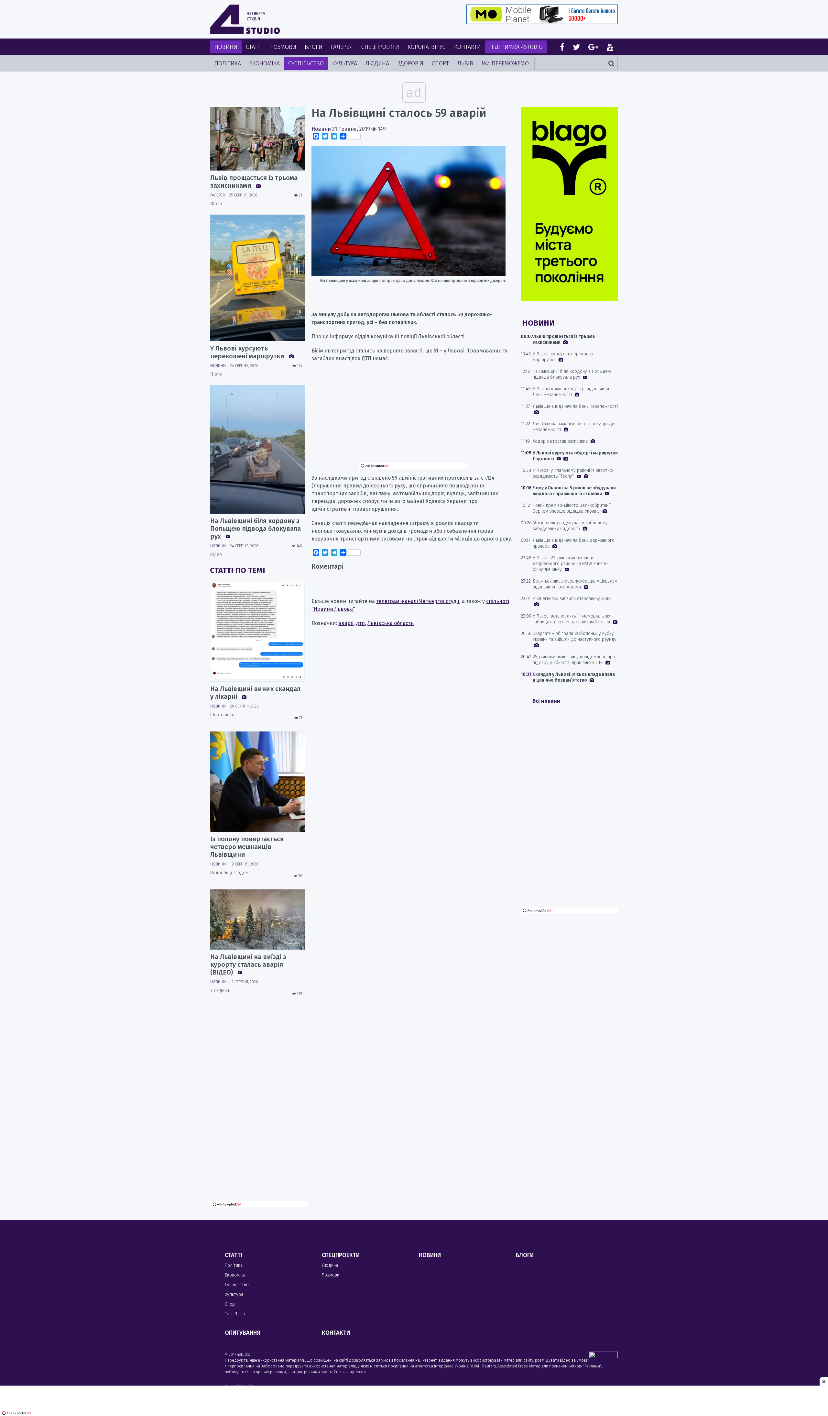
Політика (227, 63)
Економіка (264, 63)
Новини (225, 46)
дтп (360, 623)
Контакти (467, 46)
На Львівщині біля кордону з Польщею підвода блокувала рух (255, 528)
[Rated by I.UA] (603, 1356)
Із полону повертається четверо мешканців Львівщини (247, 846)
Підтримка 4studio (516, 46)
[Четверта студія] (245, 19)
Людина (377, 63)
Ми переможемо (505, 63)
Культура (344, 63)
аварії (346, 623)
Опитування (242, 1332)
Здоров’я (410, 63)
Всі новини (546, 701)
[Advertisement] (413, 417)
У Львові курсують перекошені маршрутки (248, 352)
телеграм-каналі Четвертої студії (417, 601)
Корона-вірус (427, 46)
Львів (465, 63)
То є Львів (235, 1314)
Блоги (313, 46)
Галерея (342, 46)
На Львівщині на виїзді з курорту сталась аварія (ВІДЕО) (248, 964)
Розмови (283, 46)
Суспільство (306, 63)
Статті (254, 46)
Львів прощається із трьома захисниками (254, 181)
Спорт (440, 63)
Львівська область (390, 623)
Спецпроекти (380, 46)
